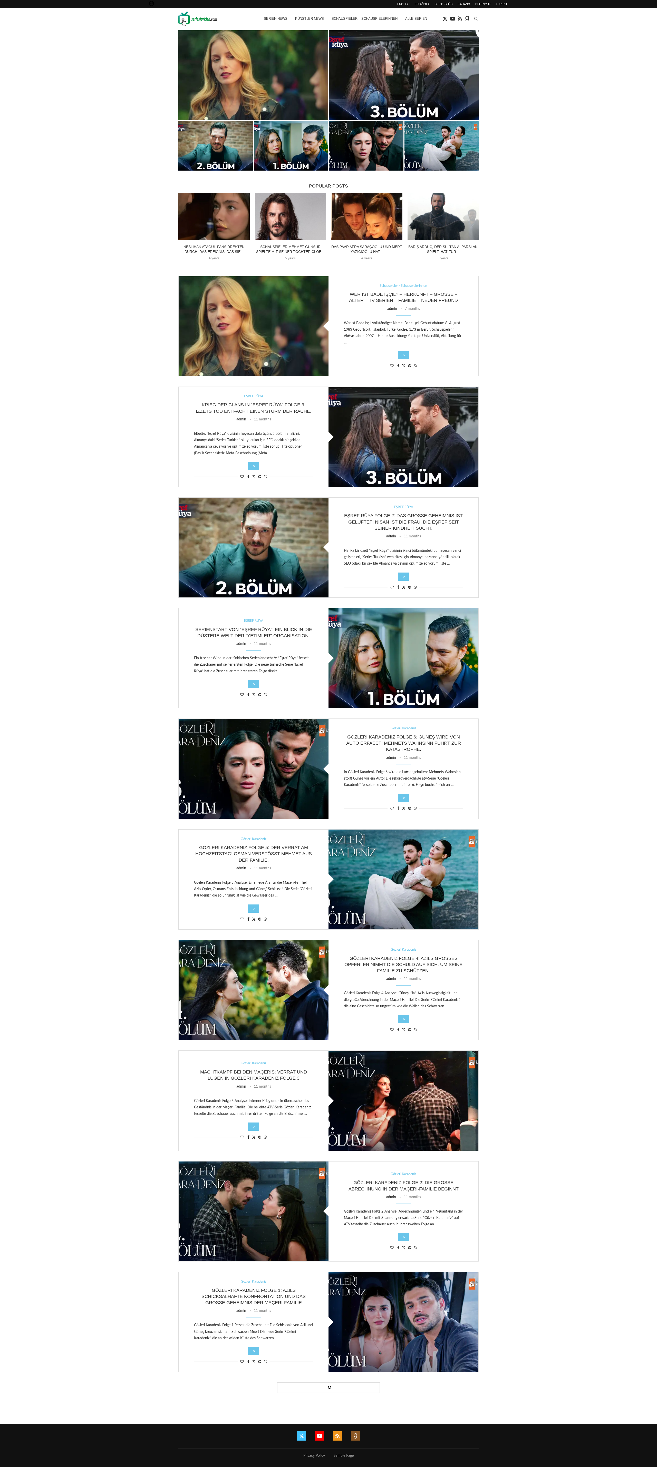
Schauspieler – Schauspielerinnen (365, 19)
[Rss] (460, 18)
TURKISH (502, 4)
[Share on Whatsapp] (415, 366)
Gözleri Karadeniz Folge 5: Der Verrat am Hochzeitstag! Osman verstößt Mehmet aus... (441, 161)
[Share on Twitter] (403, 365)
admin (392, 309)
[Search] (476, 18)
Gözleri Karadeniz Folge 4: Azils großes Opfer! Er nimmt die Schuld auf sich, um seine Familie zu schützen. (403, 964)
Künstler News (309, 19)
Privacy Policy (314, 1456)
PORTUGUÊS (443, 4)
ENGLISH (403, 4)
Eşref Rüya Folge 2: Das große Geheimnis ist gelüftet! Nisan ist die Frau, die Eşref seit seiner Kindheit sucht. (403, 522)
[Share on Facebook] (398, 366)
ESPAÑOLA (422, 4)
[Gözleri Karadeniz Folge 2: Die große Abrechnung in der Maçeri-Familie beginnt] (253, 1211)
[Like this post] (392, 366)
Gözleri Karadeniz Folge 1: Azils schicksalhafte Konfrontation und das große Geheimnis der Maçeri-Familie (253, 1296)
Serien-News (275, 19)
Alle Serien (416, 19)
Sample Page (344, 1456)
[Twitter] (445, 18)
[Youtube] (452, 18)
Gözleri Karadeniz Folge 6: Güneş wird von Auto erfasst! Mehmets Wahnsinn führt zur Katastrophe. (403, 743)
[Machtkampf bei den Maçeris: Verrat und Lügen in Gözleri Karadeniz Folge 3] (403, 1100)
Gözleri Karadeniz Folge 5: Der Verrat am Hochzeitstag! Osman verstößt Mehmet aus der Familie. (253, 854)
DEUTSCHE (483, 4)
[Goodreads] (467, 18)
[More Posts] (328, 1387)
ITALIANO (464, 4)
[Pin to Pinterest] (409, 366)
